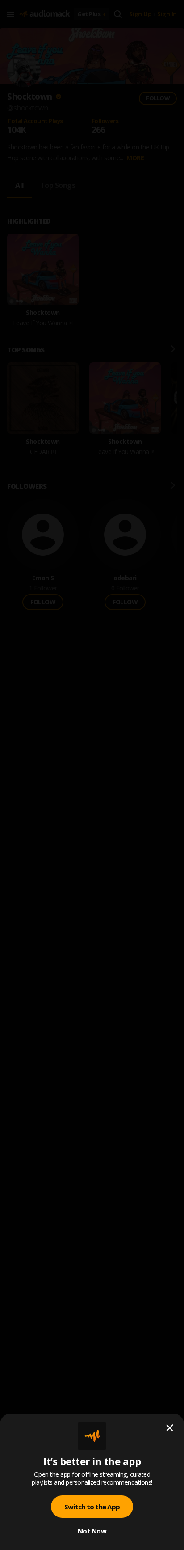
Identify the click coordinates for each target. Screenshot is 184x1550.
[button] (92, 775)
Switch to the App (92, 1506)
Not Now (92, 1530)
